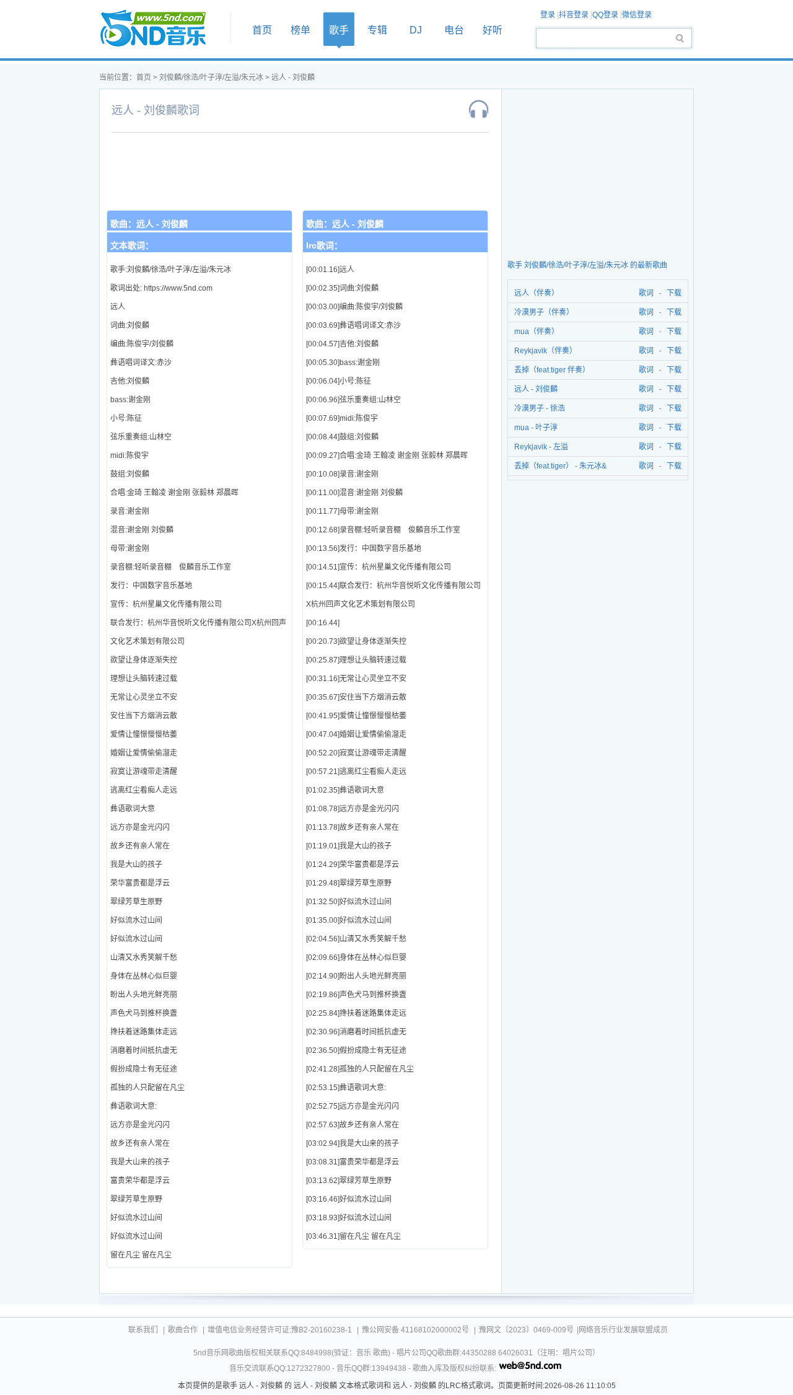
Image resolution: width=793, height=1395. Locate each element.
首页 (161, 29)
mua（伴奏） (536, 331)
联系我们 (143, 1330)
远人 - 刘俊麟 (293, 77)
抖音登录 (574, 15)
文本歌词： (132, 245)
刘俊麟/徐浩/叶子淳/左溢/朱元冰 (211, 77)
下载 (674, 293)
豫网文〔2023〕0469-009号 (526, 1330)
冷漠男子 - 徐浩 (539, 408)
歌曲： (149, 224)
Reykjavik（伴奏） (545, 350)
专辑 (377, 30)
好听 (492, 30)
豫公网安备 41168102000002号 (415, 1330)
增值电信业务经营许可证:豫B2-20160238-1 (280, 1330)
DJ (416, 30)
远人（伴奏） (536, 293)
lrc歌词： (324, 245)
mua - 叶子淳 (536, 427)
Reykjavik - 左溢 (541, 446)
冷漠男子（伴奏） (544, 312)
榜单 (300, 30)
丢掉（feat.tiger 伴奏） (552, 370)
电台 (454, 30)
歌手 (339, 30)
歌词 (644, 293)
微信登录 (637, 15)
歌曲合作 (183, 1330)
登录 (547, 15)
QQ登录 (605, 15)
